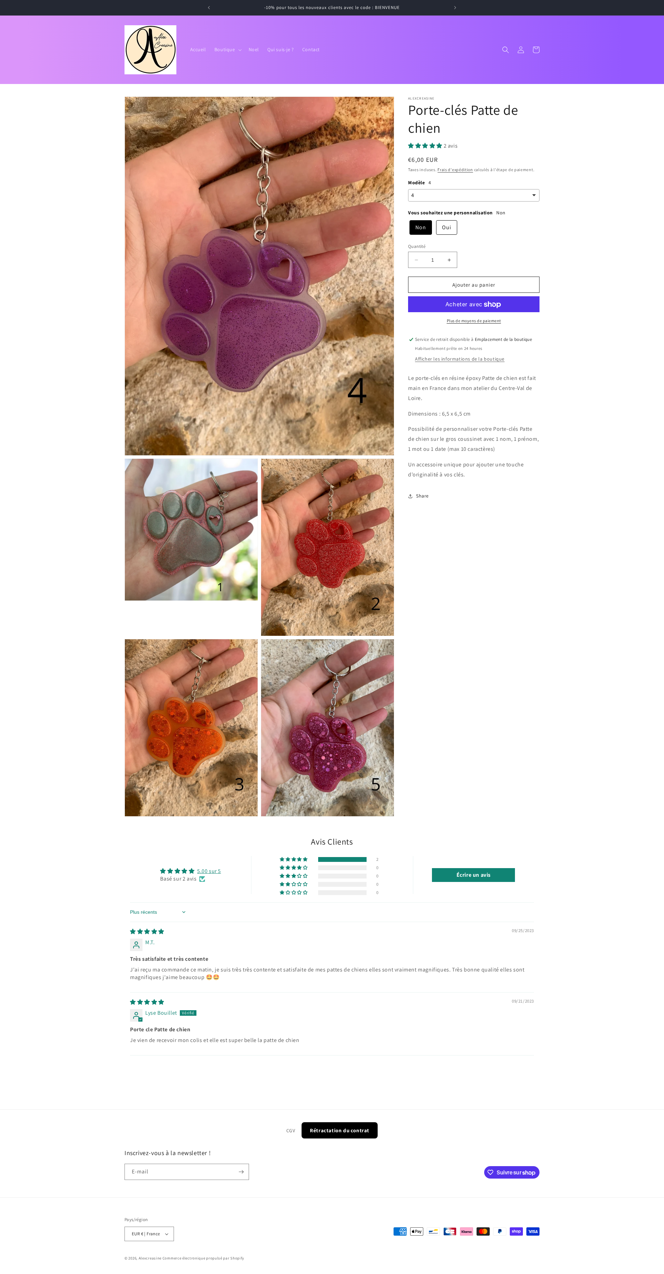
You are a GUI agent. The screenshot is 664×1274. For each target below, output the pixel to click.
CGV (290, 1130)
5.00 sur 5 (209, 871)
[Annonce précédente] (208, 7)
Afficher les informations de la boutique (460, 359)
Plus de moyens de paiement (474, 321)
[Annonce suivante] (455, 7)
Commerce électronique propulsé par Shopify (203, 1258)
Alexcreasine (150, 1258)
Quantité (416, 246)
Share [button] (422, 496)
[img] (147, 931)
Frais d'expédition (455, 169)
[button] (227, 49)
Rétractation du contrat (339, 1130)
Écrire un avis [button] (473, 874)
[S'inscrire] (241, 1172)
